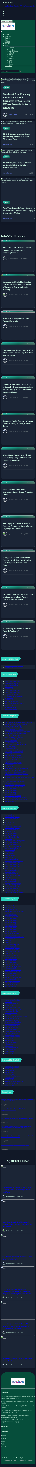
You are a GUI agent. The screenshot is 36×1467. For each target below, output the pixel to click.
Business (7, 38)
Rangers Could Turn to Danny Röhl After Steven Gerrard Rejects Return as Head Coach (18, 352)
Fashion (7, 42)
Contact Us (8, 66)
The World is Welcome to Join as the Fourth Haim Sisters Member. (17, 1118)
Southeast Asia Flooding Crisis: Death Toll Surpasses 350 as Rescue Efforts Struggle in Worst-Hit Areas (17, 101)
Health (11, 49)
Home (7, 34)
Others (11, 56)
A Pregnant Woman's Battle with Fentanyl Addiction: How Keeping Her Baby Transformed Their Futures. (17, 561)
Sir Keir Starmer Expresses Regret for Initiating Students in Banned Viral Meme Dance (16, 136)
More (6, 45)
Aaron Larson (12, 114)
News (11, 55)
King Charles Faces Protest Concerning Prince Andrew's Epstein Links (18, 491)
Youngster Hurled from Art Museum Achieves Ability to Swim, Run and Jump (18, 423)
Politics (11, 58)
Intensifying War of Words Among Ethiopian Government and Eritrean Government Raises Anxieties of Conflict (18, 1136)
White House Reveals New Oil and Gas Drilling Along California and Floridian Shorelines (17, 457)
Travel (11, 64)
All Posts (7, 36)
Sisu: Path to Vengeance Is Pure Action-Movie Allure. (16, 320)
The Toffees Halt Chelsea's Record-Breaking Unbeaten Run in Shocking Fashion (17, 250)
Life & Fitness (13, 51)
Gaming (11, 47)
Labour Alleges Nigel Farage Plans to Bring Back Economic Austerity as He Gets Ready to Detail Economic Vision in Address (18, 388)
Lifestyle (11, 53)
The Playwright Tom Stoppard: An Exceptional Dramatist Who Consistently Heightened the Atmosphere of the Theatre (16, 1127)
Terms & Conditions (19, 1461)
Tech (10, 62)
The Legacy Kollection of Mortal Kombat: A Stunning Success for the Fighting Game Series (17, 526)
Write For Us (8, 1461)
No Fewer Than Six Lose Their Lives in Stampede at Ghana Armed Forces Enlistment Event (18, 596)
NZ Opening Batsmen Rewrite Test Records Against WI (17, 629)
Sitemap (30, 1461)
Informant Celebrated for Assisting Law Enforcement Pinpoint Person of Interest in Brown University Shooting (17, 286)
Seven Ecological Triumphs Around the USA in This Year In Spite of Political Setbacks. (17, 165)
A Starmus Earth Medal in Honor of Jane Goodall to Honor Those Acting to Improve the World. (17, 1190)
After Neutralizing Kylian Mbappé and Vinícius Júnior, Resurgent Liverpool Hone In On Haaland (17, 1224)
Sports (11, 60)
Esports (7, 40)
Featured (7, 43)
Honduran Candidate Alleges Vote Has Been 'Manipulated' (15, 1145)
